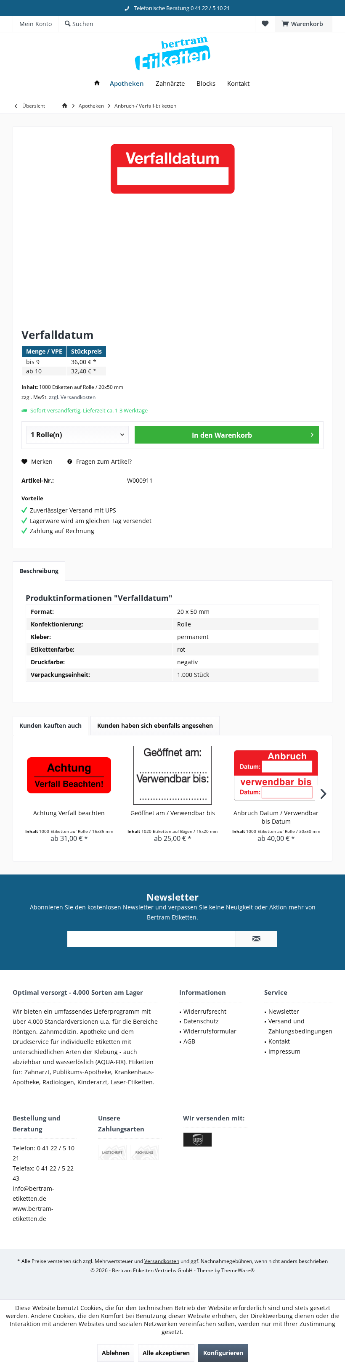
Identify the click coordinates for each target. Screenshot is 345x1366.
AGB (189, 1041)
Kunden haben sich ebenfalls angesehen (155, 725)
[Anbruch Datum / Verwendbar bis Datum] (276, 775)
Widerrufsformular (209, 1031)
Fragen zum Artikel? (103, 461)
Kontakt (279, 1041)
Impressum (284, 1051)
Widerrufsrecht (204, 1011)
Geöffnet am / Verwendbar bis (172, 813)
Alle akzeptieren (166, 1353)
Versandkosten (161, 1261)
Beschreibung (38, 571)
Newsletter (283, 1011)
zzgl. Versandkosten (72, 397)
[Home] (97, 83)
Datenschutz (201, 1021)
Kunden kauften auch (50, 725)
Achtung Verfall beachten (69, 813)
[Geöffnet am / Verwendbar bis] (172, 775)
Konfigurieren (223, 1353)
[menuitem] (303, 24)
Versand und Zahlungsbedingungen (300, 1026)
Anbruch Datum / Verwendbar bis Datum (276, 817)
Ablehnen (116, 1353)
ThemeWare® (238, 1270)
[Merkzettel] (265, 24)
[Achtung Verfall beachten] (69, 775)
